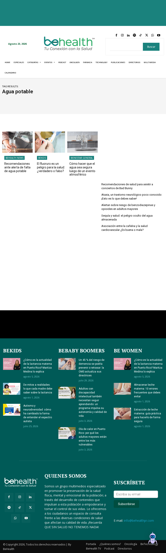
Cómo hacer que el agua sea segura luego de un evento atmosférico (82, 169)
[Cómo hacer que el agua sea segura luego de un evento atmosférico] (82, 142)
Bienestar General (82, 157)
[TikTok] (140, 35)
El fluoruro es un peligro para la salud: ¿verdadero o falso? (51, 167)
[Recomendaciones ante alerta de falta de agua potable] (17, 142)
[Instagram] (122, 35)
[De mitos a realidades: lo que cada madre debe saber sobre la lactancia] (11, 389)
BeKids (42, 157)
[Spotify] (134, 35)
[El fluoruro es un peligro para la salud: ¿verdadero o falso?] (50, 142)
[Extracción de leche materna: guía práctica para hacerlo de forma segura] (122, 414)
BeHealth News (14, 157)
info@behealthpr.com (139, 520)
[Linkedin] (128, 35)
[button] (153, 539)
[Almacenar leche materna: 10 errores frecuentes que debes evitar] (122, 389)
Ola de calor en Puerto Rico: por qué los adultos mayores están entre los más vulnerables (93, 437)
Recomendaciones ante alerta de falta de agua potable (17, 167)
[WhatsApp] (153, 35)
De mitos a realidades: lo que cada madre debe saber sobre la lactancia (37, 388)
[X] (147, 35)
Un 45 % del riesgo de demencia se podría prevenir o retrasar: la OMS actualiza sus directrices (91, 367)
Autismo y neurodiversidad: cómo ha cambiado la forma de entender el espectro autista (37, 413)
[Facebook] (116, 35)
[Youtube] (159, 35)
